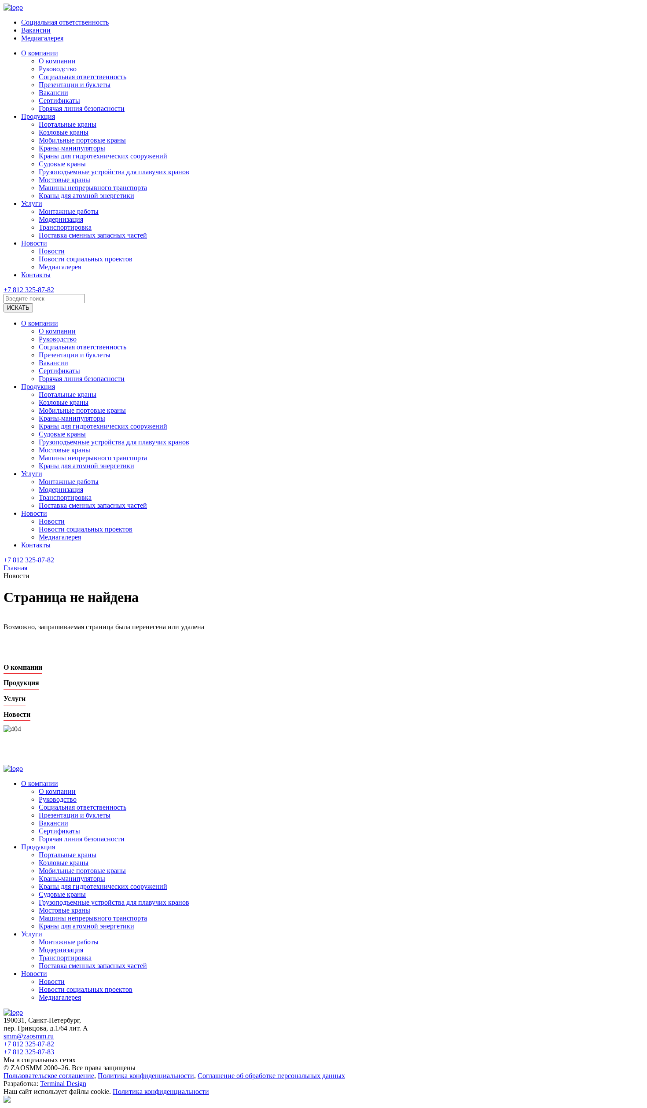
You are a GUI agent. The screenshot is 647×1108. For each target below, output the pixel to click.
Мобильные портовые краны (82, 140)
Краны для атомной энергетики (86, 195)
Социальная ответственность (65, 22)
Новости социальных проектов (85, 259)
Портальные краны (67, 124)
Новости (34, 243)
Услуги (31, 203)
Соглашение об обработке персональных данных (271, 1075)
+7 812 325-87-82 (29, 290)
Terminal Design (63, 1083)
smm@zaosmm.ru (29, 1036)
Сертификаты (59, 100)
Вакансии (36, 30)
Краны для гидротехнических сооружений (103, 156)
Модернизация (61, 219)
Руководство (58, 69)
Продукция (38, 116)
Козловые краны (63, 132)
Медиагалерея (42, 38)
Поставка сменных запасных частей (93, 235)
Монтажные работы (69, 211)
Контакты (36, 275)
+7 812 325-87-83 (29, 1052)
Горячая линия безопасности (82, 108)
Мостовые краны (64, 179)
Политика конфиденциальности (146, 1075)
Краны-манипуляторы (72, 148)
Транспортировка (65, 227)
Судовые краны (62, 164)
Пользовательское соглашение (49, 1075)
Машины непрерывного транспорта (93, 187)
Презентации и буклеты (74, 84)
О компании (39, 53)
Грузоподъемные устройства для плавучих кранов (114, 172)
